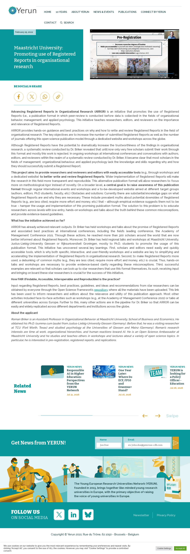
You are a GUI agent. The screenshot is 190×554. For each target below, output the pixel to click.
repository (101, 289)
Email (131, 439)
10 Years (61, 11)
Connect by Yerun (153, 11)
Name (103, 439)
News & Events (104, 11)
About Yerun (80, 11)
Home (47, 11)
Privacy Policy (166, 515)
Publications (127, 11)
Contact (50, 22)
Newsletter (141, 515)
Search (69, 22)
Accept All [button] (180, 548)
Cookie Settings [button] (164, 548)
